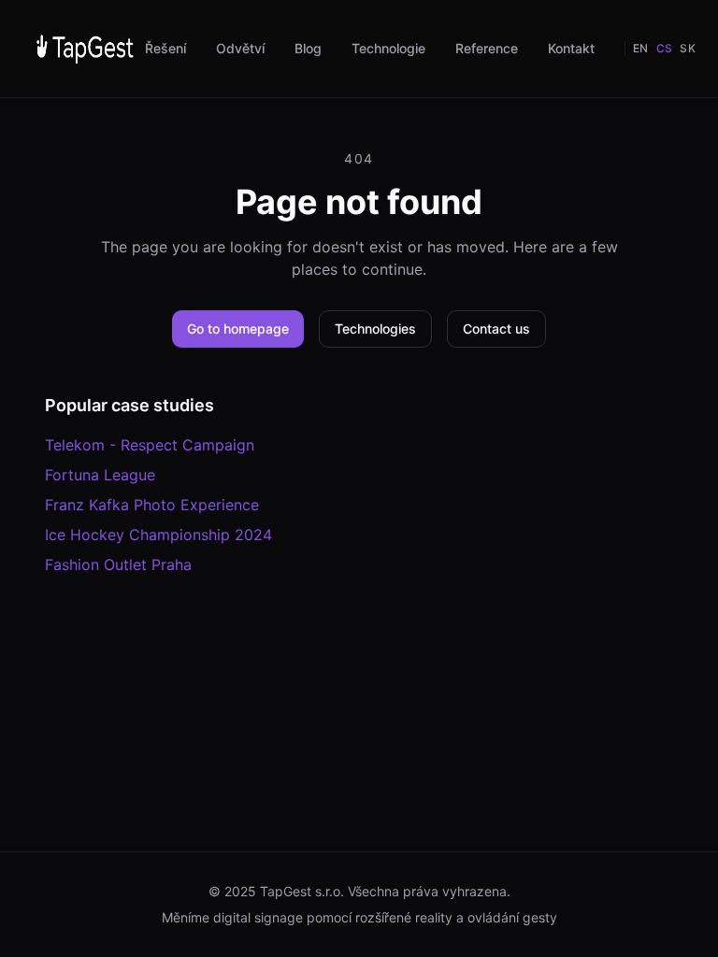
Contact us (496, 328)
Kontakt (571, 48)
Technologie (388, 48)
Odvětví (240, 48)
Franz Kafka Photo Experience (152, 504)
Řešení (165, 48)
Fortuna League (100, 474)
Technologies (375, 328)
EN (641, 48)
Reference (486, 48)
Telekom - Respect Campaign (149, 445)
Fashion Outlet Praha (118, 564)
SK (688, 48)
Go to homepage (238, 328)
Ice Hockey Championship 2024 (158, 534)
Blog (308, 48)
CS (664, 48)
